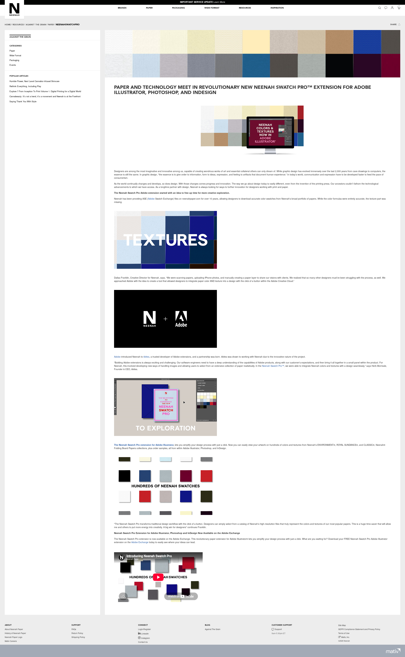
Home (8, 25)
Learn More (219, 1)
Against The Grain (36, 25)
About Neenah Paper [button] (14, 629)
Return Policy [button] (77, 633)
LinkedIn (145, 633)
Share (393, 24)
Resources (18, 25)
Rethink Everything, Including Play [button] (25, 86)
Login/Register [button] (144, 629)
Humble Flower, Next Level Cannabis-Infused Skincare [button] (34, 81)
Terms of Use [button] (343, 633)
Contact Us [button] (143, 642)
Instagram (145, 638)
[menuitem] (122, 8)
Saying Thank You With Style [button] (22, 101)
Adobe (151, 198)
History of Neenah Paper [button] (15, 633)
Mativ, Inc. (345, 637)
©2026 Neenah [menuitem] (344, 641)
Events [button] (12, 65)
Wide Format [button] (15, 55)
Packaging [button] (14, 60)
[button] (14, 9)
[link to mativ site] (393, 651)
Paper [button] (12, 50)
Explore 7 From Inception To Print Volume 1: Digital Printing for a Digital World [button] (45, 91)
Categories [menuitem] (15, 46)
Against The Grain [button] (212, 629)
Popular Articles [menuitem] (18, 76)
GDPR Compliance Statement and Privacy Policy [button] (359, 629)
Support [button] (278, 629)
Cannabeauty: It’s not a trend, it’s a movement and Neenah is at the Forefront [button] (45, 96)
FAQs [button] (74, 629)
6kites (146, 356)
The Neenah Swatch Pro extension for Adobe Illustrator (144, 444)
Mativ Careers (11, 641)
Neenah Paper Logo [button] (13, 637)
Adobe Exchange (139, 542)
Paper (51, 25)
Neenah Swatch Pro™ (272, 365)
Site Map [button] (342, 625)
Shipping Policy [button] (78, 637)
